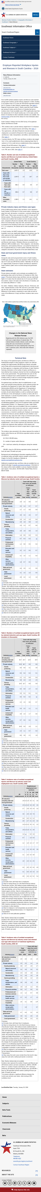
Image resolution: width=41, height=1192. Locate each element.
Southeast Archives (9, 52)
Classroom (6, 1129)
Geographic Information (25, 20)
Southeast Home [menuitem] (8, 37)
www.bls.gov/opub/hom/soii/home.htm (11, 460)
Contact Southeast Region (21, 1165)
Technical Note (5, 116)
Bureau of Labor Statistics (9, 20)
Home (4, 1097)
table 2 (6, 137)
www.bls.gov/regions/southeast (10, 91)
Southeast (5, 22)
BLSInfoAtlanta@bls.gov (8, 89)
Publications (7, 1116)
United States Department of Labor (14, 9)
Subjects (5, 1103)
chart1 (3, 277)
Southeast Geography (9, 42)
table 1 (33, 129)
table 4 (20, 149)
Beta (4, 1135)
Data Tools (6, 1110)
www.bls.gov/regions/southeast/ (22, 465)
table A (34, 105)
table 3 (23, 145)
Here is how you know (12, 5)
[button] (37, 1171)
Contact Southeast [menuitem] (8, 57)
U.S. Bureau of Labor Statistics (16, 15)
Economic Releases (9, 1123)
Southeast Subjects (9, 47)
